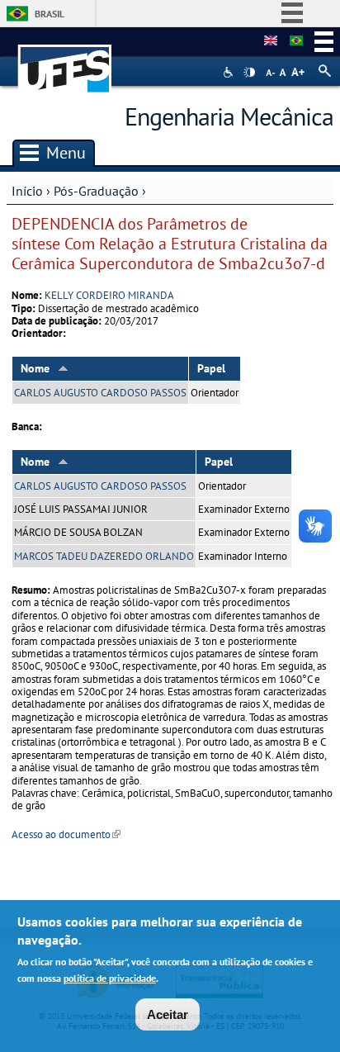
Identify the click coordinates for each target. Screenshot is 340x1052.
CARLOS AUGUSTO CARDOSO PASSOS (100, 393)
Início (27, 190)
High (249, 72)
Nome (35, 368)
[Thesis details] (270, 41)
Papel (211, 368)
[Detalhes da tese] (296, 41)
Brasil (49, 13)
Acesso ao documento (66, 834)
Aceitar (167, 1014)
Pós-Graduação (96, 190)
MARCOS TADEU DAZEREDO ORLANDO (104, 556)
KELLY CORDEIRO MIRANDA (109, 295)
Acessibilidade (230, 72)
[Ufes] (65, 60)
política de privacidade (110, 978)
